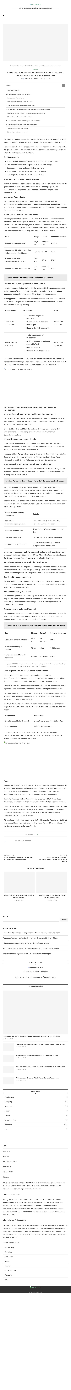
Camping (36, 1102)
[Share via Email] (46, 834)
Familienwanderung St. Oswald (19, 132)
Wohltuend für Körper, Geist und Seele (20, 101)
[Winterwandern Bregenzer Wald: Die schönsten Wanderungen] (8, 1080)
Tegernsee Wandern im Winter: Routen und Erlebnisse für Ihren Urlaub (30, 938)
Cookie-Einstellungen (11, 1243)
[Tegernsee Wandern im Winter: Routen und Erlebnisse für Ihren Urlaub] (51, 882)
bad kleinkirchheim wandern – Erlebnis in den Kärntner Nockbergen (29, 109)
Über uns (6, 1151)
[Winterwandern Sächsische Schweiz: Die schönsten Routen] (8, 1058)
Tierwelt (36, 1115)
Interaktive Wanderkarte (16, 98)
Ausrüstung (36, 1097)
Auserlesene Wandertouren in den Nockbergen (22, 124)
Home (5, 1146)
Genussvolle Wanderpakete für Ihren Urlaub (21, 105)
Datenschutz (8, 1172)
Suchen (6, 916)
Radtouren (36, 1106)
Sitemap (6, 1177)
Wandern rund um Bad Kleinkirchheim (19, 94)
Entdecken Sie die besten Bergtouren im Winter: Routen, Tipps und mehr (31, 933)
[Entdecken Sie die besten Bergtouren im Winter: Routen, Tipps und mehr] (19, 882)
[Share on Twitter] (42, 834)
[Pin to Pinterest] (44, 834)
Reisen (36, 1111)
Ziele (36, 1129)
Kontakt (6, 1156)
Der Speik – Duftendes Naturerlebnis (21, 117)
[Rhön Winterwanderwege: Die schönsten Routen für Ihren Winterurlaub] (8, 1069)
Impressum (7, 1167)
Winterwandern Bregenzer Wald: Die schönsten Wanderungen (27, 954)
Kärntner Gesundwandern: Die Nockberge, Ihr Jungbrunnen (27, 113)
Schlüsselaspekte (14, 90)
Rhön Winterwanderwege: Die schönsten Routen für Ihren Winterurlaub (31, 948)
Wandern (36, 1125)
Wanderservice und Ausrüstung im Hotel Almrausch (24, 120)
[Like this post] (38, 834)
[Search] (67, 15)
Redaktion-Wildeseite (23, 841)
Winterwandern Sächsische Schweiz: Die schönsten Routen (26, 943)
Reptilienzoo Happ (10, 1161)
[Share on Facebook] (40, 834)
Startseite (13, 66)
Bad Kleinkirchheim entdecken (18, 128)
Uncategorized (36, 1120)
